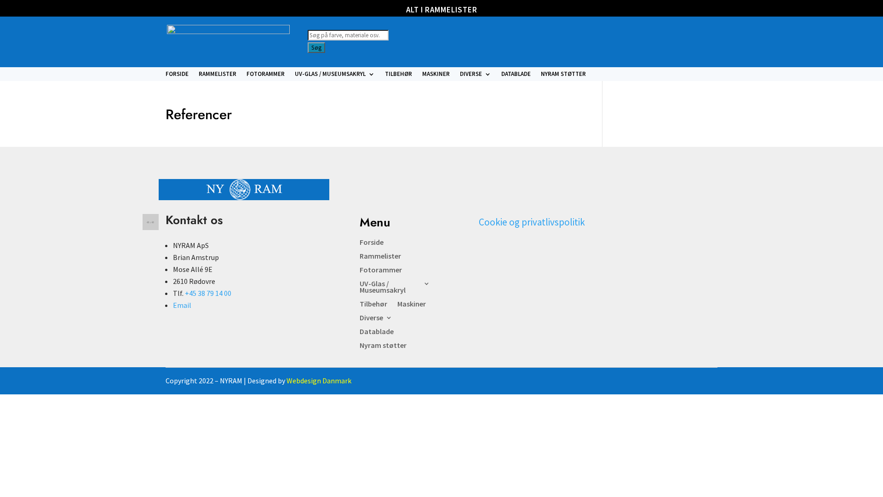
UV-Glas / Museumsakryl (330, 74)
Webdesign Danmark (319, 380)
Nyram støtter (563, 74)
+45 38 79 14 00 (208, 293)
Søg (316, 48)
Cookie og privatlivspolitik (532, 222)
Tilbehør (398, 74)
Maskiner (436, 74)
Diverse (471, 74)
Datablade (516, 74)
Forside (177, 74)
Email (182, 305)
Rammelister (217, 74)
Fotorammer (266, 74)
